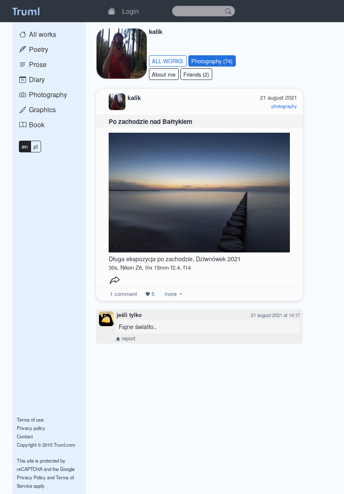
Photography (47, 94)
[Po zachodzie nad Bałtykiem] (199, 190)
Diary (36, 79)
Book (35, 124)
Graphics (41, 109)
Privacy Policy (31, 477)
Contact (25, 436)
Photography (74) (211, 61)
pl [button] (36, 146)
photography (284, 106)
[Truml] (25, 10)
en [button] (25, 146)
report (128, 338)
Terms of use (30, 419)
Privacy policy (31, 428)
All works (41, 34)
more (170, 294)
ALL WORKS (167, 61)
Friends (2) (196, 74)
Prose (37, 64)
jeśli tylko (129, 315)
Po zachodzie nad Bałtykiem (151, 121)
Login (130, 11)
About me (163, 74)
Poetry (37, 49)
